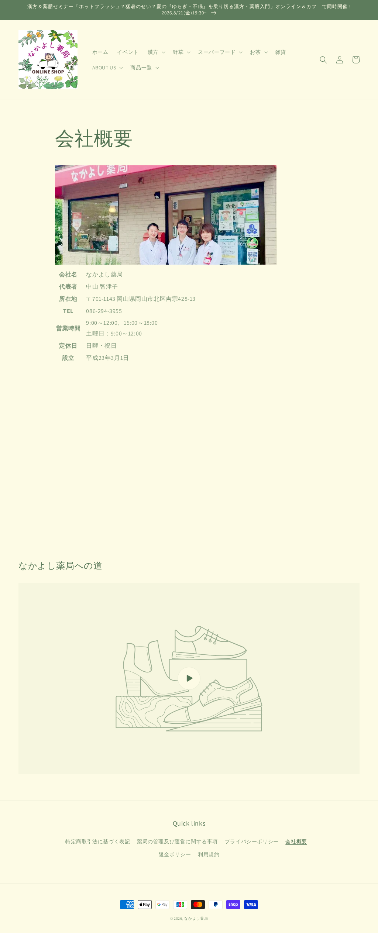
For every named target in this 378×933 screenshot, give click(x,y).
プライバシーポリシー (252, 841)
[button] (323, 60)
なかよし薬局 (196, 918)
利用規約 (208, 854)
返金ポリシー (175, 854)
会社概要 (296, 841)
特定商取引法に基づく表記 (97, 841)
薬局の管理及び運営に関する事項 (177, 841)
